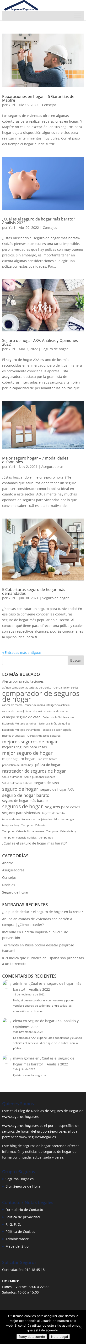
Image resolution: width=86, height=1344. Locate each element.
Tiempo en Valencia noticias (19, 837)
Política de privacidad (22, 1217)
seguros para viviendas (21, 812)
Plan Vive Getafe (47, 759)
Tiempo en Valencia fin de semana (23, 831)
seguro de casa (46, 782)
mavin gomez (23, 1058)
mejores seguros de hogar (30, 741)
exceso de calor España (57, 729)
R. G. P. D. (13, 1224)
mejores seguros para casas (24, 747)
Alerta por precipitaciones (23, 681)
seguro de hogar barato (25, 795)
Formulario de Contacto (24, 1209)
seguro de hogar (20, 789)
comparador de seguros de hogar (41, 696)
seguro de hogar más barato (25, 801)
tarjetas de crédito (53, 813)
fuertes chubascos (13, 735)
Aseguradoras (52, 466)
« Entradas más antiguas (22, 652)
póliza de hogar (47, 764)
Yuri (12, 105)
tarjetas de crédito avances (18, 819)
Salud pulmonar (12, 777)
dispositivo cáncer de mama (50, 711)
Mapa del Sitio (16, 1246)
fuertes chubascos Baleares (43, 735)
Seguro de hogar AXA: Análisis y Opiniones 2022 (40, 342)
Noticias (8, 885)
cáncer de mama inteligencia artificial (47, 705)
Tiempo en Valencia (33, 825)
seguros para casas (62, 806)
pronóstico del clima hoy (17, 765)
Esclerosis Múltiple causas (58, 717)
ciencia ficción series (66, 687)
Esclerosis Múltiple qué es (54, 723)
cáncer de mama (12, 705)
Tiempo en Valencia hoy (61, 831)
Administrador (17, 1239)
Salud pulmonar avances (39, 777)
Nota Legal (59, 1337)
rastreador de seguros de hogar (34, 771)
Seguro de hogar (55, 349)
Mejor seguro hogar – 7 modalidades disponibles (35, 460)
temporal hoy (10, 825)
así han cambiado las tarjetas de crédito (26, 687)
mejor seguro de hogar (27, 753)
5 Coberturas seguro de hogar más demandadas (33, 591)
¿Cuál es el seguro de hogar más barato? (34, 843)
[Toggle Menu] (77, 15)
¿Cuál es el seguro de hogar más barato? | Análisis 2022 (40, 220)
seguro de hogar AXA (57, 789)
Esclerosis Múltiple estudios (19, 723)
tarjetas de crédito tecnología (56, 819)
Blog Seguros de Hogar (23, 1186)
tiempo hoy (46, 837)
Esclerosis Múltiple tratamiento (21, 729)
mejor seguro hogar (18, 758)
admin (18, 983)
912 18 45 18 (35, 1269)
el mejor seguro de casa (21, 717)
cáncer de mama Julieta (16, 711)
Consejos (49, 105)
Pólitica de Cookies (20, 1231)
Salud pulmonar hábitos (17, 783)
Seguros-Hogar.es (19, 1179)
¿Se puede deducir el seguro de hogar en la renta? (42, 911)
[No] (80, 1327)
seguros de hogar (22, 806)
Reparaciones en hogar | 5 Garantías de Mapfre (38, 98)
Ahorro (7, 863)
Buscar (75, 660)
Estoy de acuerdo (31, 1337)
